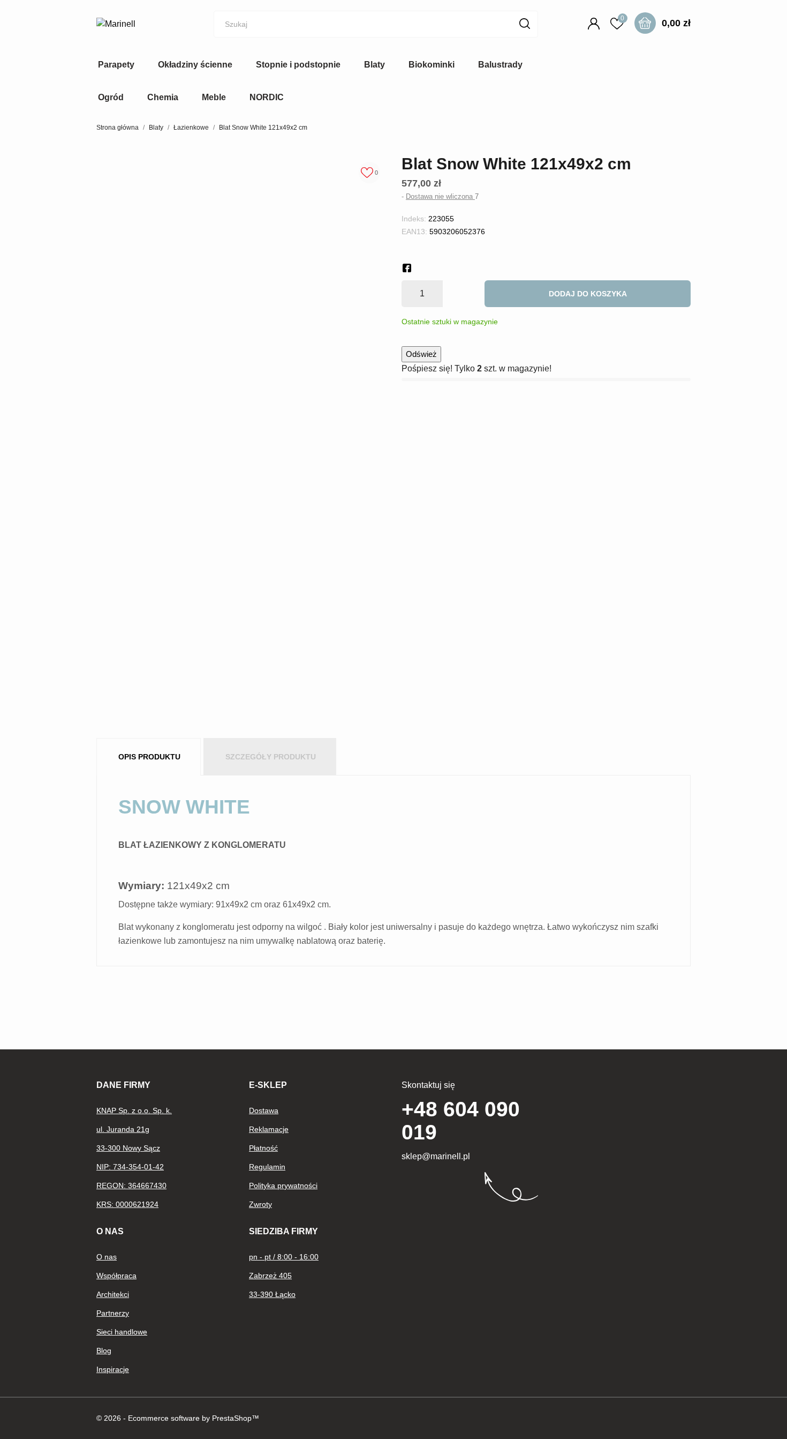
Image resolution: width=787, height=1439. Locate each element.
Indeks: (414, 218)
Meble (214, 97)
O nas (106, 1256)
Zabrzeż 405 (270, 1275)
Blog (103, 1350)
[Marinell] (139, 24)
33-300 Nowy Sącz (128, 1148)
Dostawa (263, 1110)
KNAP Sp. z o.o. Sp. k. (134, 1110)
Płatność (263, 1148)
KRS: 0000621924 (127, 1204)
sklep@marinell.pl (436, 1156)
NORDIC (266, 97)
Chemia (162, 97)
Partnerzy (112, 1313)
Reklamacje (269, 1129)
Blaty (374, 64)
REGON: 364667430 (131, 1185)
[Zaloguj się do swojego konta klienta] (595, 23)
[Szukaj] (525, 23)
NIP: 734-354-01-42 (130, 1166)
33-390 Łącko (272, 1294)
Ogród (111, 97)
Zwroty (260, 1204)
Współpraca (116, 1275)
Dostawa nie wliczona (440, 196)
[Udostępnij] (406, 268)
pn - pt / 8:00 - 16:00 (284, 1256)
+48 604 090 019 (461, 1121)
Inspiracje (112, 1369)
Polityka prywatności (283, 1185)
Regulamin (267, 1166)
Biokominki (431, 64)
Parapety (116, 64)
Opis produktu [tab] (149, 756)
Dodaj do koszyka (588, 293)
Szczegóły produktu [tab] (270, 756)
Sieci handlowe (121, 1332)
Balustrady (500, 64)
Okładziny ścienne (195, 64)
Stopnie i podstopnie (298, 64)
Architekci (112, 1294)
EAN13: (414, 231)
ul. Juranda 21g (122, 1129)
